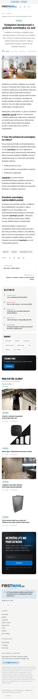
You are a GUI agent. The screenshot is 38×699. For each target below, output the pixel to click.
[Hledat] (20, 7)
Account (8, 695)
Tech (29, 345)
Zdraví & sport (9, 345)
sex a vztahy (17, 349)
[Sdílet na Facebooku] (10, 258)
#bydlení (5, 252)
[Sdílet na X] (14, 258)
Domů (3, 13)
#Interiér (14, 252)
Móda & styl (20, 345)
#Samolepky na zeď (26, 252)
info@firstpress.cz (12, 662)
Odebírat (9, 366)
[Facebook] (3, 605)
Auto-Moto (8, 341)
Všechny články (7, 384)
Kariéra (7, 349)
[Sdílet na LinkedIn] (19, 258)
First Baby (5, 645)
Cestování (26, 341)
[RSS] (8, 605)
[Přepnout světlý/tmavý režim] (24, 7)
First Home (5, 648)
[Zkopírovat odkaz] (23, 258)
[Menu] (29, 7)
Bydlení (9, 13)
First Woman (5, 642)
